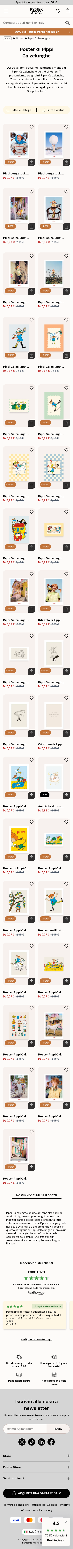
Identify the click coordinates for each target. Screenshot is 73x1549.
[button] (56, 1532)
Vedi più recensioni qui (36, 1339)
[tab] (58, 11)
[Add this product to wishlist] (31, 127)
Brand (20, 38)
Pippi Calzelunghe (39, 38)
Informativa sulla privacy (36, 1510)
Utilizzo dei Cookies (44, 1504)
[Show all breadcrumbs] (7, 38)
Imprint (65, 1504)
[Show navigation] (6, 11)
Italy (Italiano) (37, 1531)
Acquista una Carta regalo (39, 1493)
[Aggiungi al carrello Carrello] (31, 162)
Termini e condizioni (16, 1504)
